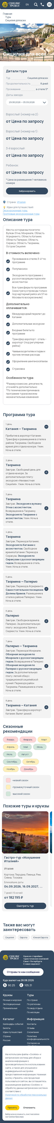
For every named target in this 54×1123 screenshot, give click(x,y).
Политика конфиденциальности (38, 1037)
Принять (12, 1107)
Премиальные (10, 1008)
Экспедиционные (11, 1004)
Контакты (31, 1024)
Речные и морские (12, 1000)
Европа (23, 937)
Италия (21, 202)
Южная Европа (40, 937)
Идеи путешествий (12, 1032)
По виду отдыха (34, 1008)
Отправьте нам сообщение (23, 972)
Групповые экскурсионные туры (21, 213)
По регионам (33, 1004)
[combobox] (27, 102)
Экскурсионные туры (15, 210)
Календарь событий (13, 1024)
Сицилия (9, 937)
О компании (33, 1032)
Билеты (6, 1028)
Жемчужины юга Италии (22, 857)
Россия (6, 1040)
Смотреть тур (25, 901)
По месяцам (33, 1012)
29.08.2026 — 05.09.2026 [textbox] (22, 102)
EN (27, 4)
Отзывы (30, 1028)
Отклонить (29, 1107)
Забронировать (27, 191)
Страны (7, 1036)
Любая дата (13, 882)
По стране (32, 1000)
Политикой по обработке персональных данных (25, 1096)
